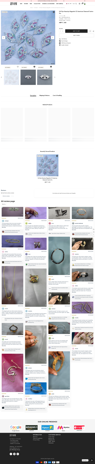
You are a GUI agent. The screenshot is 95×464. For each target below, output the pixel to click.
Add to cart (76, 31)
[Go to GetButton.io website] (92, 462)
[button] (3, 37)
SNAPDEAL (79, 430)
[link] (12, 138)
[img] (61, 15)
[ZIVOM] (16, 427)
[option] (28, 38)
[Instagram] (14, 454)
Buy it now (76, 35)
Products (36, 7)
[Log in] (79, 4)
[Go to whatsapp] (92, 460)
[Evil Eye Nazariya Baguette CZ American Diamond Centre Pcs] (47, 165)
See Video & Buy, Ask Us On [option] (47, 0)
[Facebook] (11, 454)
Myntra (63, 430)
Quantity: (61, 28)
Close (84, 0)
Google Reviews (15, 430)
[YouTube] (18, 454)
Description (33, 95)
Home (31, 7)
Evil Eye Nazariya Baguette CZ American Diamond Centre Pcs (47, 179)
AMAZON (31, 430)
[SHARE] (93, 31)
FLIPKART (47, 430)
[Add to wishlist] (90, 31)
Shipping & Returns (44, 95)
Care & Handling (57, 95)
